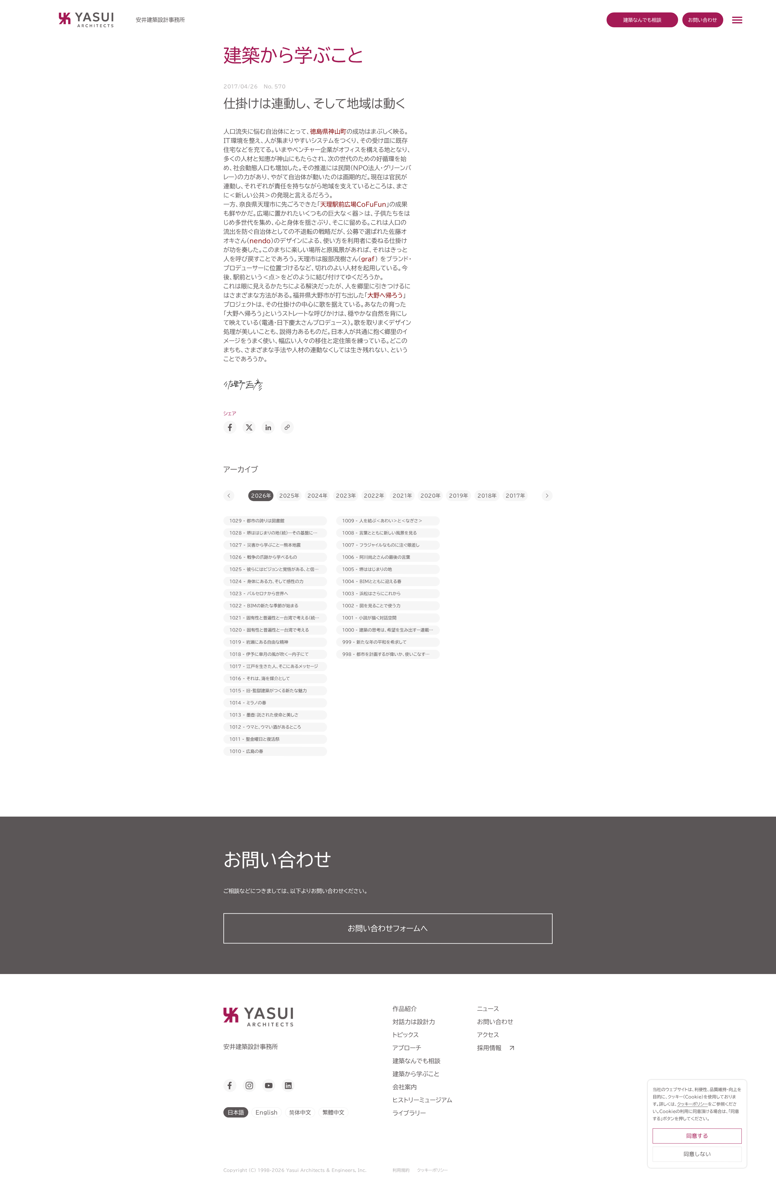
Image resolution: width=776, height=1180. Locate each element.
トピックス (406, 1035)
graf (368, 259)
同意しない (697, 1154)
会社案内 (405, 1087)
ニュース (488, 1009)
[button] (228, 495)
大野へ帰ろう (385, 295)
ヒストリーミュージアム (422, 1100)
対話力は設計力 (414, 1022)
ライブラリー (409, 1113)
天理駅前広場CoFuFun (353, 204)
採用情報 (489, 1048)
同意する (697, 1136)
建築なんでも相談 (416, 1061)
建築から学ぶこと (416, 1074)
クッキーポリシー (432, 1170)
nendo (260, 241)
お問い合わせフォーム (388, 928)
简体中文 (300, 1112)
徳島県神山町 (328, 131)
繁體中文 (333, 1112)
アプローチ (407, 1048)
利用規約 (401, 1170)
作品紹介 (405, 1009)
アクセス (488, 1035)
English (267, 1112)
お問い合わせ (702, 19)
